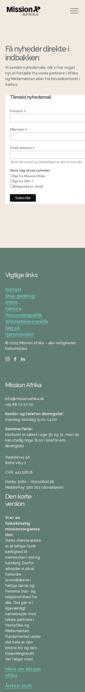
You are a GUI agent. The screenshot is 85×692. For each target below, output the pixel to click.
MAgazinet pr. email (28, 186)
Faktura (13, 308)
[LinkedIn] (22, 359)
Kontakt (13, 289)
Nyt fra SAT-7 (23, 181)
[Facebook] (15, 359)
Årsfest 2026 (18, 685)
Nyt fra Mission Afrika (29, 176)
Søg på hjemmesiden (19, 331)
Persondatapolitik (23, 315)
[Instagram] (7, 359)
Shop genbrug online (20, 299)
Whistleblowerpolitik (26, 321)
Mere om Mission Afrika (23, 672)
